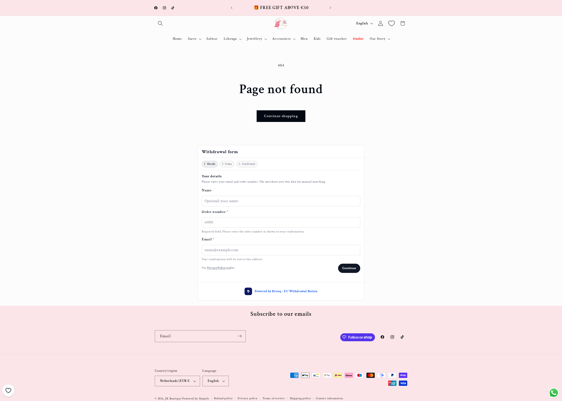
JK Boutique (173, 398)
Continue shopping (281, 116)
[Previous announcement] (231, 8)
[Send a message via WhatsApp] (554, 393)
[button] (160, 23)
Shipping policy (300, 398)
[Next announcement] (330, 8)
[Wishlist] (391, 23)
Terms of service (274, 398)
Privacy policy (248, 398)
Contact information (329, 398)
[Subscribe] (239, 336)
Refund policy (223, 398)
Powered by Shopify (195, 398)
